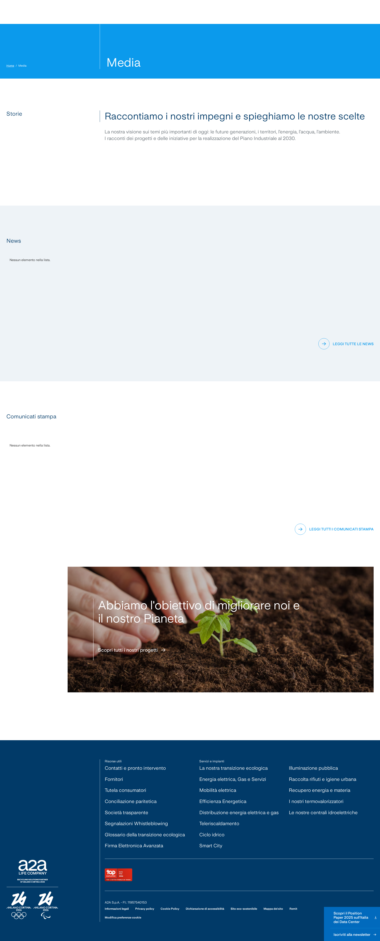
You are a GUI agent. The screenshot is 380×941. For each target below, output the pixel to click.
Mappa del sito (273, 908)
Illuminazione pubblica (313, 768)
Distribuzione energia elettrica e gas (239, 812)
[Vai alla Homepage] (32, 889)
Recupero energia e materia (319, 790)
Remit (293, 908)
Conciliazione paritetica (131, 801)
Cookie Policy (170, 908)
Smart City (210, 845)
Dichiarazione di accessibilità (205, 908)
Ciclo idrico (211, 835)
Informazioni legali (117, 908)
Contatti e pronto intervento (135, 768)
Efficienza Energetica (222, 801)
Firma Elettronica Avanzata (134, 845)
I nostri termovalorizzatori (316, 801)
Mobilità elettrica (217, 790)
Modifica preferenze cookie (123, 917)
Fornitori (114, 779)
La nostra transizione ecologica (233, 768)
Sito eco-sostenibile (244, 908)
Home (10, 65)
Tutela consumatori (125, 790)
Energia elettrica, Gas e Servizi (232, 779)
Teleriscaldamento (219, 823)
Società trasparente (126, 812)
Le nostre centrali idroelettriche (323, 812)
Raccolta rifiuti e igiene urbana (322, 779)
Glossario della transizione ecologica (145, 835)
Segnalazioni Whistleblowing (136, 823)
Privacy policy (144, 908)
